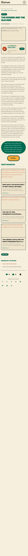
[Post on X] (8, 282)
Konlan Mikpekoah (5, 24)
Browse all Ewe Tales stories (9, 264)
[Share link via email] (8, 286)
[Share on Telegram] (21, 282)
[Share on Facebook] (12, 282)
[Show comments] (13, 274)
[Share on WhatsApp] (3, 282)
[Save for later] (20, 274)
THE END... (13, 158)
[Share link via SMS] (3, 286)
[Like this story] (6, 274)
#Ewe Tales (5, 254)
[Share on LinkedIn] (17, 282)
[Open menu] (24, 2)
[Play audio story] (4, 49)
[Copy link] (12, 286)
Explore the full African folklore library (12, 266)
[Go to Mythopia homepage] (5, 2)
